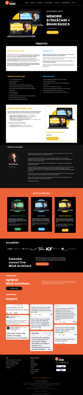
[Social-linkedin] (65, 362)
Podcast (32, 2)
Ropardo (40, 393)
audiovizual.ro (48, 377)
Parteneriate (66, 2)
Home (26, 2)
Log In (73, 2)
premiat (47, 153)
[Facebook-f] (57, 362)
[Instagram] (60, 362)
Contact (57, 2)
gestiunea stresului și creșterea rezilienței (41, 169)
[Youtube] (62, 362)
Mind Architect (42, 158)
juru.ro (49, 393)
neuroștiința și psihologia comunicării (45, 168)
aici (38, 181)
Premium (40, 2)
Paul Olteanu (30, 153)
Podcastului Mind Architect (50, 163)
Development (49, 2)
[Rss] (67, 362)
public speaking (54, 169)
